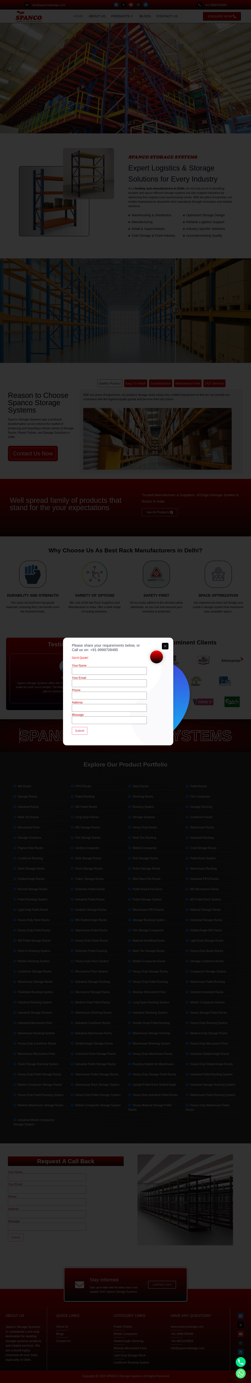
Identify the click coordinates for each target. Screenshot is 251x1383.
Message (78, 714)
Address (77, 702)
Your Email (79, 677)
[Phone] (241, 1362)
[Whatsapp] (241, 1373)
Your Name (79, 665)
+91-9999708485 (104, 650)
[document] (125, 691)
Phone (76, 690)
